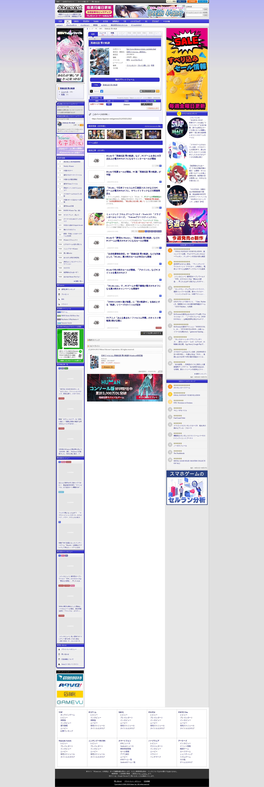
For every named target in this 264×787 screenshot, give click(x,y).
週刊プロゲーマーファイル (73, 175)
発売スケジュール (97, 726)
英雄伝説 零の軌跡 (68, 123)
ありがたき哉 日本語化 (71, 257)
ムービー (104, 25)
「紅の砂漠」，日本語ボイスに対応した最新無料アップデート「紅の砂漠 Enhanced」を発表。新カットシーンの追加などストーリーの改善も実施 (189, 367)
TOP (60, 21)
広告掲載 (147, 781)
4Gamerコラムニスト (71, 240)
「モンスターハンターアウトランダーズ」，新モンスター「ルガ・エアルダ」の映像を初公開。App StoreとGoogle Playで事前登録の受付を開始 (189, 342)
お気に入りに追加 (148, 91)
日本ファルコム (132, 52)
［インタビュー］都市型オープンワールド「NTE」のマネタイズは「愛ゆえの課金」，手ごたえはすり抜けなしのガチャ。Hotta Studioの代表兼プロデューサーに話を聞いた (70, 578)
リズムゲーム (185, 757)
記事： (76, 125)
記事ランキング (67, 731)
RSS (58, 1)
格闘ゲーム (184, 749)
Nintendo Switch (66, 323)
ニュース (64, 92)
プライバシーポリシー (69, 649)
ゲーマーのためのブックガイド (73, 220)
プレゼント (65, 294)
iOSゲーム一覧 (126, 759)
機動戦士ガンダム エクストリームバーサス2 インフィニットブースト (189, 437)
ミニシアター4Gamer (71, 249)
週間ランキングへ (201, 374)
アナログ (155, 21)
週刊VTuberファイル (71, 184)
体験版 (95, 25)
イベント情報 (185, 746)
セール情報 (124, 751)
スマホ (105, 21)
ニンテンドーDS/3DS (97, 741)
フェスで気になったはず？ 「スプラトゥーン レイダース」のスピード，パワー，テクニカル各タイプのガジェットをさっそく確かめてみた (70, 515)
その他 (182, 759)
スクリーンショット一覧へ (153, 126)
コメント (96, 91)
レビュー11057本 (64, 16)
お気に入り (181, 1)
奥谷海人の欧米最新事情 (72, 162)
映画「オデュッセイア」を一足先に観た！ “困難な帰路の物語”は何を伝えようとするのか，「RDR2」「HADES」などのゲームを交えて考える (70, 421)
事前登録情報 (125, 749)
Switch (96, 21)
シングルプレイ (136, 60)
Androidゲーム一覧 (127, 762)
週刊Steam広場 (69, 206)
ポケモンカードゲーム (182, 388)
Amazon (126, 104)
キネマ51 (67, 268)
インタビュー (85, 25)
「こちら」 (144, 773)
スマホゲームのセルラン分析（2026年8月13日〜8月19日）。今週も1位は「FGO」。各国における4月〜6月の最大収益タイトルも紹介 (190, 354)
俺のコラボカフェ (70, 229)
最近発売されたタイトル (119, 25)
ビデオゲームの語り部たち (73, 244)
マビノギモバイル (180, 410)
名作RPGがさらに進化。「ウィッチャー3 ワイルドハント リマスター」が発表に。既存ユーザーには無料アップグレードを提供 (189, 266)
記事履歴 (192, 1)
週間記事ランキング (68, 289)
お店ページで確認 (97, 104)
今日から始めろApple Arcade (73, 225)
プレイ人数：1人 (144, 65)
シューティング (186, 754)
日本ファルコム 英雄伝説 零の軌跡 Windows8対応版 (122, 355)
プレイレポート (71, 25)
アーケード (182, 741)
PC (68, 21)
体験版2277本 (77, 16)
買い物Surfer (68, 253)
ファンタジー (132, 65)
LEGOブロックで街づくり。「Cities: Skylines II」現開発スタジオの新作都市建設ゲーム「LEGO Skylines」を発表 (190, 304)
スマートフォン (125, 741)
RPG (128, 60)
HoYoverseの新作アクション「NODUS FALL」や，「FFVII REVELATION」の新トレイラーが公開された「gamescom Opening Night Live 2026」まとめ (189, 329)
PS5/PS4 (86, 21)
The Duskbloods (179, 453)
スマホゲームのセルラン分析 (73, 195)
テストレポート (156, 746)
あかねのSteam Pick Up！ (72, 277)
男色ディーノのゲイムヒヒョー (73, 189)
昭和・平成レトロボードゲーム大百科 (73, 235)
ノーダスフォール (180, 446)
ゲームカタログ (136, 25)
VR (125, 21)
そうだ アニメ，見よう (71, 215)
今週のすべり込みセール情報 (73, 201)
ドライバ (64, 304)
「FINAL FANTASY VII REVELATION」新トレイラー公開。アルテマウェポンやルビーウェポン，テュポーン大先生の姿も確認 (189, 254)
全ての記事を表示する (152, 333)
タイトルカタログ (97, 728)
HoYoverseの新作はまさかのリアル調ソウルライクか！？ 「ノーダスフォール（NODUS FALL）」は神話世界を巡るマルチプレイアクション (190, 316)
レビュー (60, 25)
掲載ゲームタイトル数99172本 (70, 14)
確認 (109, 104)
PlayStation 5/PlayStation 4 (69, 319)
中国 (152, 65)
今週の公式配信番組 (70, 179)
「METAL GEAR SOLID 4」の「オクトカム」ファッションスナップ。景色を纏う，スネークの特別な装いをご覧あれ (70, 391)
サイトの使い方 (83, 1)
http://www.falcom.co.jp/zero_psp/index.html (141, 49)
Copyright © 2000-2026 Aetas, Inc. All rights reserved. (132, 784)
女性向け (115, 21)
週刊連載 (64, 726)
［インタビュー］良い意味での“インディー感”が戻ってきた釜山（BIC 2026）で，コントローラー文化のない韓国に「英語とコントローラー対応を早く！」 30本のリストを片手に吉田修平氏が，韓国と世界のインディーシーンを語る (70, 639)
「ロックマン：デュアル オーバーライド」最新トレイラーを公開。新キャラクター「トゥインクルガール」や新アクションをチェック (189, 291)
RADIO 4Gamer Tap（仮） (72, 210)
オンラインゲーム (68, 715)
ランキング (203, 1)
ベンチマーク (155, 757)
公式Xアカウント (68, 1)
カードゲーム (185, 751)
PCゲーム (64, 312)
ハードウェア (136, 21)
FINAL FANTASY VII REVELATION (187, 395)
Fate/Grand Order (179, 418)
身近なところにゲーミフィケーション (73, 263)
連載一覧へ (79, 281)
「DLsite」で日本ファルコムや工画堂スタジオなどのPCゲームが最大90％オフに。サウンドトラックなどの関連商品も (133, 191)
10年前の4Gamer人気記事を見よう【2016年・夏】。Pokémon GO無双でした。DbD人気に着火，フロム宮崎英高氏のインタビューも (70, 451)
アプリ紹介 (124, 754)
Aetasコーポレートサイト (70, 664)
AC (146, 21)
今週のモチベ (68, 170)
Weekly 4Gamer (69, 166)
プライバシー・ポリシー (132, 781)
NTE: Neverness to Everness (183, 403)
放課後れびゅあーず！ (71, 272)
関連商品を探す (153, 108)
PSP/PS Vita (183, 712)
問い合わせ (95, 1)
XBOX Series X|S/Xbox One (70, 315)
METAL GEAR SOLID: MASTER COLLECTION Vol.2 (189, 462)
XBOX (76, 21)
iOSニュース (125, 743)
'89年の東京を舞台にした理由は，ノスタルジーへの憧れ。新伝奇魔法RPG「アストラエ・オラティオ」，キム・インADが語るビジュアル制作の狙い (70, 609)
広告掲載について (67, 659)
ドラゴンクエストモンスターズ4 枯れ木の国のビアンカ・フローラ (190, 427)
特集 (63, 94)
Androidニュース (127, 746)
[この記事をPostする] (91, 91)
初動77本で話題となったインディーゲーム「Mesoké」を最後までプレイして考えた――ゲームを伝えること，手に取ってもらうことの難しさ (70, 545)
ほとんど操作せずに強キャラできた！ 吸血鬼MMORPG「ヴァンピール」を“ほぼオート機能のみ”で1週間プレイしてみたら (70, 485)
